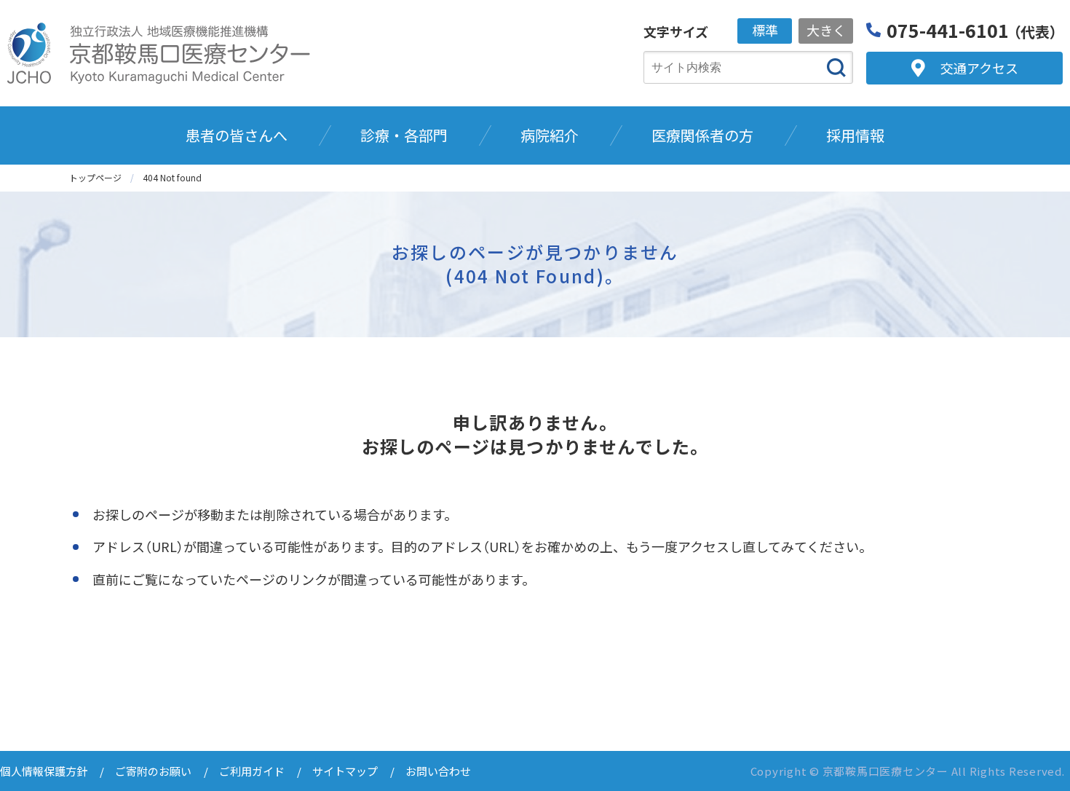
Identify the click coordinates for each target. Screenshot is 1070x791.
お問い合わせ (438, 771)
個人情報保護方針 (43, 771)
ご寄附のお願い (153, 771)
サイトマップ (345, 771)
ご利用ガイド (252, 771)
